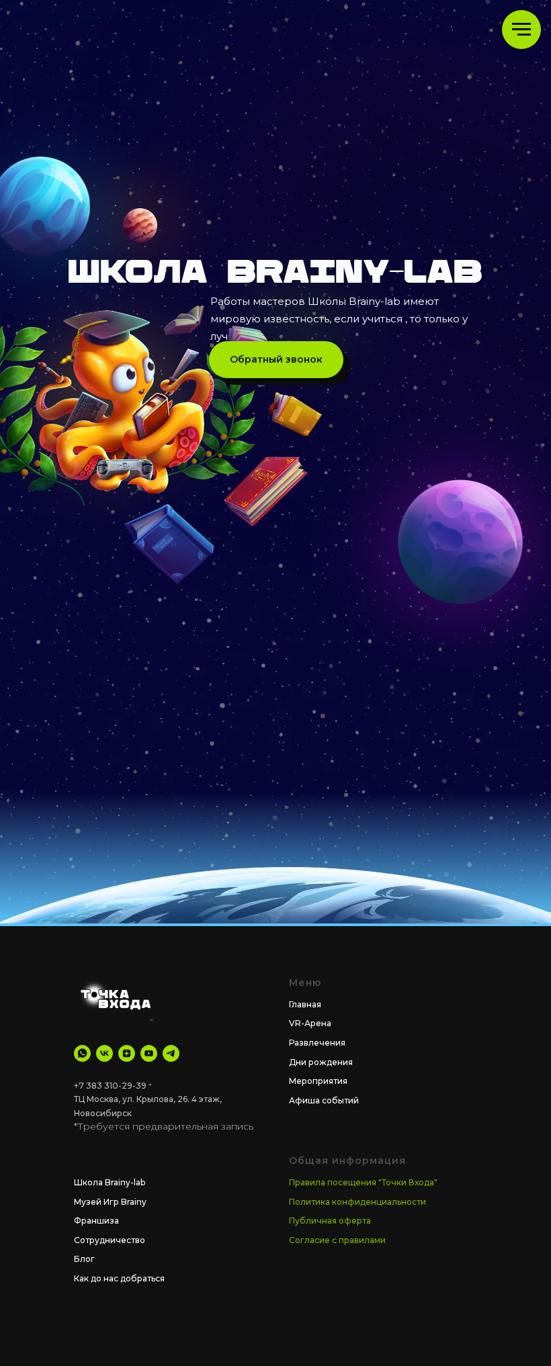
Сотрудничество (109, 1240)
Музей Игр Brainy (110, 1202)
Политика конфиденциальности (357, 1202)
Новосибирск (103, 1113)
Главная (305, 1004)
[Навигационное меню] (521, 29)
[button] (276, 359)
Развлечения (317, 1043)
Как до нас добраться (119, 1278)
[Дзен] (126, 1053)
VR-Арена (310, 1023)
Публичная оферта (330, 1221)
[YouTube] (148, 1053)
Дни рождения (321, 1062)
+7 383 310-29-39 (110, 1086)
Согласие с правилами (337, 1240)
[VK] (104, 1053)
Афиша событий (324, 1100)
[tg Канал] (171, 1053)
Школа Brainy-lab (109, 1182)
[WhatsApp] (82, 1053)
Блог (84, 1259)
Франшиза (96, 1221)
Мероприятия (318, 1081)
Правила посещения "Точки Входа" (363, 1182)
